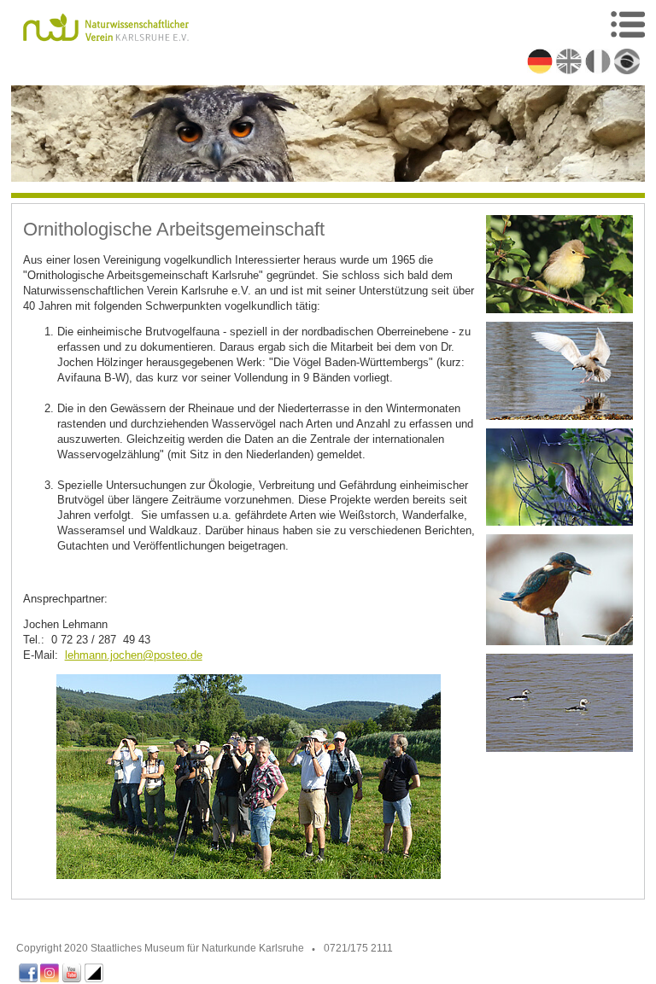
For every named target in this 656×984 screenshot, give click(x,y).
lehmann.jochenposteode (133, 655)
